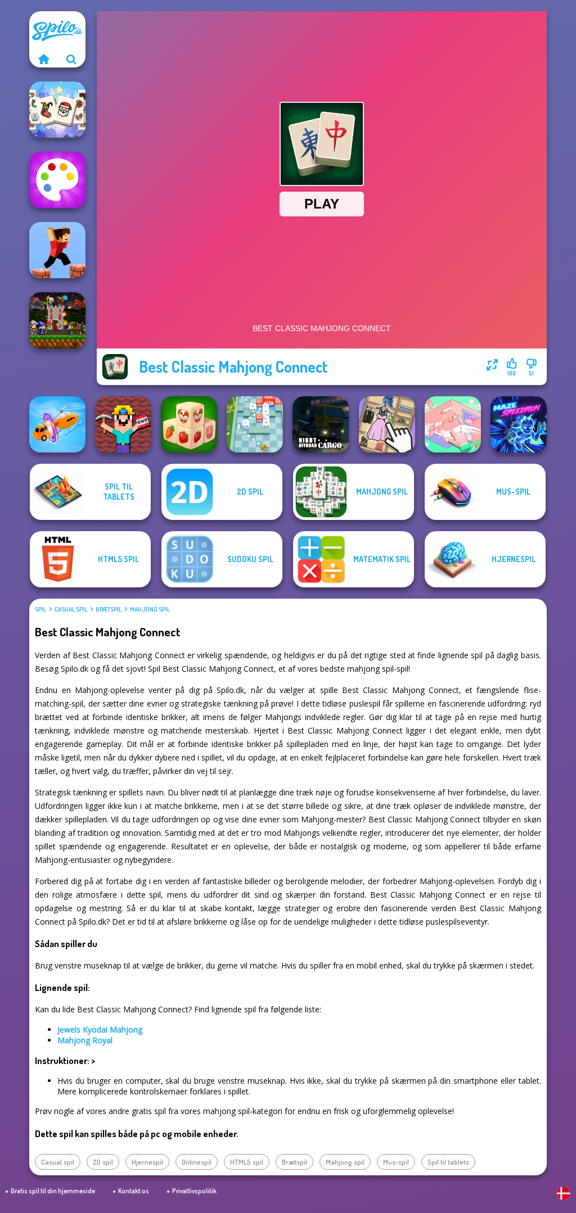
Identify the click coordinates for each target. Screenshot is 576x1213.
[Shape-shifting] (57, 424)
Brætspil (109, 609)
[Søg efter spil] (71, 59)
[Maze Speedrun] (518, 424)
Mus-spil (396, 1161)
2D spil (103, 1161)
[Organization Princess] (453, 424)
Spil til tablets (448, 1161)
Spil (40, 609)
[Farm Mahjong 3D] (189, 424)
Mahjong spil (150, 609)
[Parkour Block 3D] (57, 250)
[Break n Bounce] (255, 424)
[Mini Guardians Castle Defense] (57, 320)
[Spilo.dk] (43, 59)
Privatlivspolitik (194, 1191)
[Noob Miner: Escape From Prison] (123, 424)
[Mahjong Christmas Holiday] (57, 110)
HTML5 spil (246, 1161)
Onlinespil (197, 1161)
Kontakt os (133, 1191)
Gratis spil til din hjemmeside (53, 1191)
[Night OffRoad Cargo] (320, 424)
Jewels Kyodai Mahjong (99, 1029)
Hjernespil (147, 1161)
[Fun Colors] (57, 180)
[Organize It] (387, 424)
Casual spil (71, 609)
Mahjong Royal (84, 1040)
